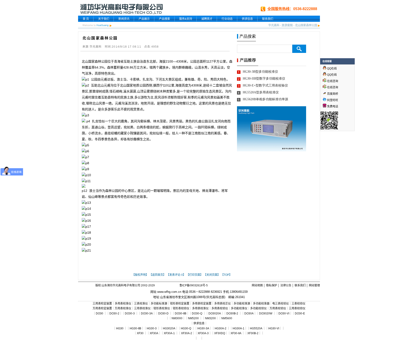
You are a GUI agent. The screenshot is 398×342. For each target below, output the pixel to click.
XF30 (140, 333)
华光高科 (273, 25)
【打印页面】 (194, 274)
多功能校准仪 (239, 308)
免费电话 (332, 106)
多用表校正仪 (222, 303)
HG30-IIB (135, 328)
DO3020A (214, 313)
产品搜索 (164, 18)
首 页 (86, 18)
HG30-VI (273, 328)
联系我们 (267, 18)
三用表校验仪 (297, 308)
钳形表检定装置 (179, 303)
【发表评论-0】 (176, 274)
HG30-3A (203, 328)
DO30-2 (114, 313)
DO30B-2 (232, 313)
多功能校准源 (242, 303)
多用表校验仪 (219, 308)
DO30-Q (197, 313)
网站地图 (257, 285)
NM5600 (226, 318)
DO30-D (163, 313)
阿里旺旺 (332, 100)
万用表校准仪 (123, 308)
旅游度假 (287, 25)
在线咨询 (332, 81)
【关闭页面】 (212, 274)
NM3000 (177, 318)
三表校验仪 (298, 303)
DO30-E (300, 313)
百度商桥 (332, 93)
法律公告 (285, 285)
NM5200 (193, 318)
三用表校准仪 (142, 308)
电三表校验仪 (280, 303)
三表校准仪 (141, 303)
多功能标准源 (159, 303)
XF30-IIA (236, 333)
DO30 (99, 313)
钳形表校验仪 (181, 308)
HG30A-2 (220, 328)
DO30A (249, 313)
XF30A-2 (186, 333)
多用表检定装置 (201, 303)
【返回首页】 (157, 274)
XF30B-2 (252, 333)
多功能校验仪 (258, 308)
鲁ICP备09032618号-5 (193, 285)
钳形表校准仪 (161, 308)
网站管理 (314, 285)
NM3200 (210, 318)
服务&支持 (185, 18)
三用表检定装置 (102, 303)
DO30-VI (283, 313)
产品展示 (144, 18)
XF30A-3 (203, 333)
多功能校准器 (261, 303)
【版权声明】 (140, 274)
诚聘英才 (206, 18)
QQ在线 (331, 68)
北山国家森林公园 (306, 25)
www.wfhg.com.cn (169, 291)
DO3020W (265, 313)
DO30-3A (147, 313)
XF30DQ (219, 333)
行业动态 (227, 18)
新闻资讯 (123, 18)
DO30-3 (130, 313)
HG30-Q (186, 328)
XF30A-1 (169, 333)
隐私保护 (271, 285)
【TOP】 (226, 274)
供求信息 (247, 18)
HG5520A (256, 328)
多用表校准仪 (123, 303)
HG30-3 (152, 328)
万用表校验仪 (277, 308)
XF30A (154, 333)
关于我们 (103, 18)
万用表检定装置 (102, 308)
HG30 (119, 328)
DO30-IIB (180, 313)
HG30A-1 (238, 328)
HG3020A (169, 328)
